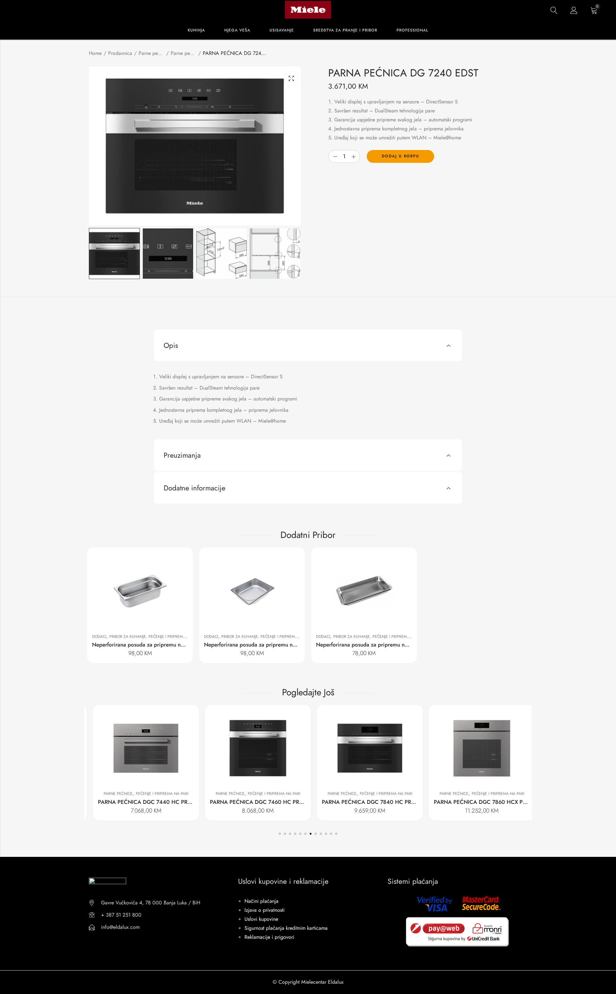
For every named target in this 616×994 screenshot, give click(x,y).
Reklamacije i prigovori (269, 937)
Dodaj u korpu (400, 156)
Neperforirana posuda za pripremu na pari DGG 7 (152, 644)
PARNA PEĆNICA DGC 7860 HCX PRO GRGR (484, 802)
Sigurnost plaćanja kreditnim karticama (286, 928)
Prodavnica (120, 53)
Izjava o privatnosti (264, 910)
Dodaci (99, 636)
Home (95, 53)
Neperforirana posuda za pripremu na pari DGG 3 (264, 644)
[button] (280, 834)
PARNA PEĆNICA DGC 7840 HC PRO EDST (370, 802)
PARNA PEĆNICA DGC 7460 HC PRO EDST (258, 802)
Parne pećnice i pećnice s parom (151, 53)
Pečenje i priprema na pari (156, 793)
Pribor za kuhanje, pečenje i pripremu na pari (155, 636)
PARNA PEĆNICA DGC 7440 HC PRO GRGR (147, 802)
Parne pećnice (183, 53)
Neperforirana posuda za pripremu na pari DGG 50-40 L (384, 644)
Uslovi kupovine (261, 919)
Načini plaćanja (261, 901)
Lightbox (291, 78)
